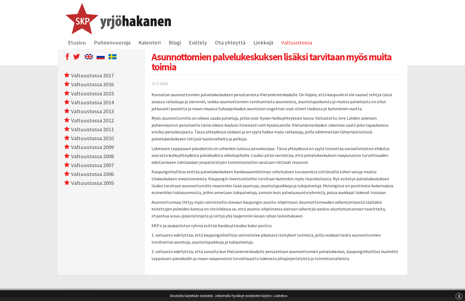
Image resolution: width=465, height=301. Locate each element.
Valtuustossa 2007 (92, 165)
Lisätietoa (280, 295)
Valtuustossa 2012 (92, 120)
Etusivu (77, 42)
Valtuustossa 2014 (92, 102)
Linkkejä (263, 42)
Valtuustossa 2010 (92, 138)
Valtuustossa (296, 42)
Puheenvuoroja (112, 42)
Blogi (175, 42)
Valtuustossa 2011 (92, 129)
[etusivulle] (117, 20)
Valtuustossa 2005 (92, 182)
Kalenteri (150, 42)
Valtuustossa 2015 (92, 93)
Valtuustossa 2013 (92, 111)
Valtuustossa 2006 (92, 174)
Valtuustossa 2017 (92, 75)
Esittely (198, 42)
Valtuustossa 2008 (92, 156)
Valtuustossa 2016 (92, 84)
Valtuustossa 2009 (92, 147)
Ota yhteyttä (230, 42)
